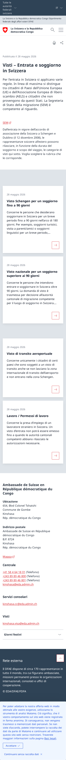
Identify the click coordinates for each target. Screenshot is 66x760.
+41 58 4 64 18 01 (14, 572)
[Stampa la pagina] (54, 42)
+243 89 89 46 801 (14, 580)
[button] (60, 658)
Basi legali (50, 738)
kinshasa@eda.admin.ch (18, 584)
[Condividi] (61, 42)
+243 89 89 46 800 (14, 576)
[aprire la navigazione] (61, 30)
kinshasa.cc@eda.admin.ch (20, 604)
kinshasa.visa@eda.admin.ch (21, 623)
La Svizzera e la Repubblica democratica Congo (26, 30)
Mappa (7, 556)
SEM (5, 122)
